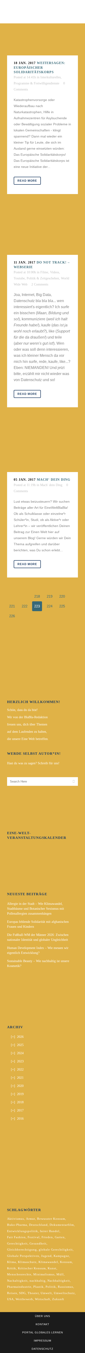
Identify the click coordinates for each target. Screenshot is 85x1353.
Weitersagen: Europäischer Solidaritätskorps (39, 67)
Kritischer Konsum (32, 1268)
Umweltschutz (64, 1293)
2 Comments (39, 284)
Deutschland (38, 1225)
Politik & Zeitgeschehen (43, 278)
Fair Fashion (16, 1237)
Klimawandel (48, 1262)
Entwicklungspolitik (22, 1231)
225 (62, 606)
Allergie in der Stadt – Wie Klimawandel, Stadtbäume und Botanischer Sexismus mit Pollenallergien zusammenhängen (35, 908)
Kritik (11, 1268)
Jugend (46, 1256)
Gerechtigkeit (17, 1243)
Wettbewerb (24, 1299)
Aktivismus (15, 1218)
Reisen (12, 1293)
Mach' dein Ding (51, 485)
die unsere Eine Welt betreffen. (28, 739)
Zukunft (58, 1299)
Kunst (52, 1268)
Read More (27, 180)
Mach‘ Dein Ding (53, 479)
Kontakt (42, 1324)
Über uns (42, 1316)
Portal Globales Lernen (42, 1332)
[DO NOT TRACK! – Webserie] (42, 231)
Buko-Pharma (17, 1225)
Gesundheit (38, 1243)
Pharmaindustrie (19, 1286)
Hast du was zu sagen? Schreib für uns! (33, 763)
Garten (60, 1237)
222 (24, 606)
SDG (22, 1293)
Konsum (66, 1262)
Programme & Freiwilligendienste (36, 83)
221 (12, 606)
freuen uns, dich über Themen (27, 724)
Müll (60, 1274)
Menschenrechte (19, 1274)
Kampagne (61, 1256)
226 (12, 616)
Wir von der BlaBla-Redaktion (27, 717)
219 (49, 596)
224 (49, 606)
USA (10, 1299)
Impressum (42, 1340)
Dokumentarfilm (62, 1225)
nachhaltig (38, 1280)
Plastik (38, 1286)
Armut (30, 1218)
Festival (34, 1237)
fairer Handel (50, 1231)
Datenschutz (42, 1348)
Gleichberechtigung (22, 1249)
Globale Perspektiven (23, 1256)
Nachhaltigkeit (58, 1280)
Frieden (47, 1237)
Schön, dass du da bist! (22, 710)
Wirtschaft (42, 1299)
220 (62, 596)
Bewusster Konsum (51, 1218)
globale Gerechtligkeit (56, 1249)
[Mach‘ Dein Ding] (42, 446)
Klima (11, 1262)
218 (37, 596)
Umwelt (46, 1293)
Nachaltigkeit (17, 1280)
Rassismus (65, 1286)
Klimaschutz (27, 1262)
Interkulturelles (50, 77)
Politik (51, 1286)
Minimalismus (44, 1274)
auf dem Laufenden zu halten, (27, 731)
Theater (33, 1293)
